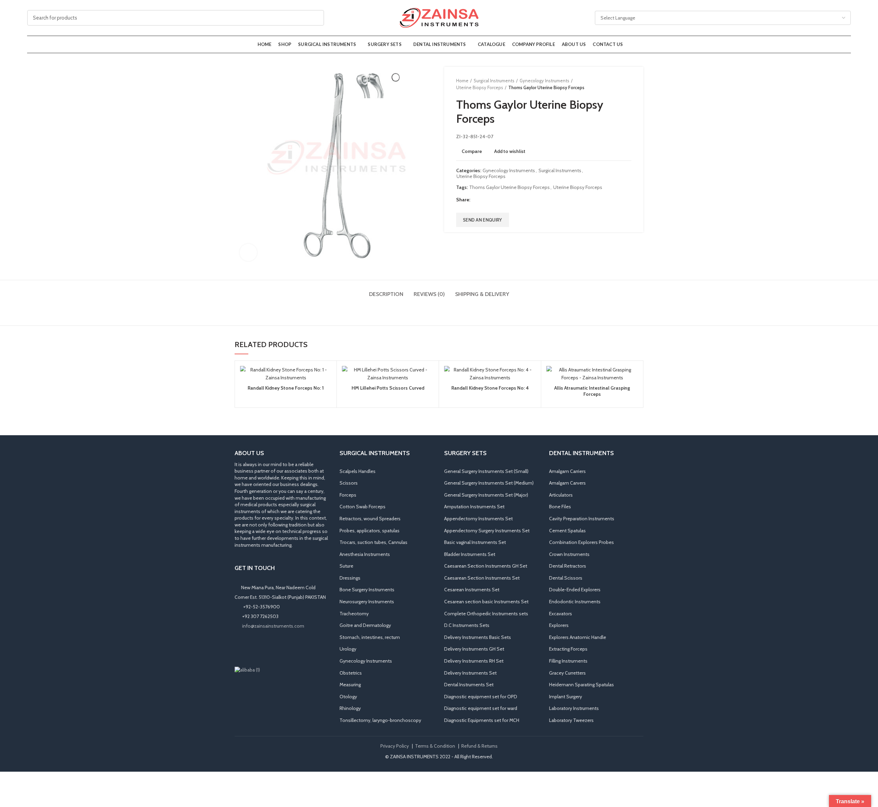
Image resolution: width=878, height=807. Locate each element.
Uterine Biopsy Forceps (479, 87)
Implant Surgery (565, 696)
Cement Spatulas (567, 530)
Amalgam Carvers (567, 483)
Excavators (560, 613)
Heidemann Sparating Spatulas (581, 684)
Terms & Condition (435, 746)
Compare (472, 151)
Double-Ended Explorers (575, 589)
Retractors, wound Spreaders (370, 518)
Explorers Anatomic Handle (577, 637)
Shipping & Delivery (482, 294)
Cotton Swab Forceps (362, 506)
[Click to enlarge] (248, 252)
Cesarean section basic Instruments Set (486, 601)
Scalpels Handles (358, 471)
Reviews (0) (429, 294)
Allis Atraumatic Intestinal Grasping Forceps (592, 391)
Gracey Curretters (567, 673)
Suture (346, 566)
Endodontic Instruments (575, 601)
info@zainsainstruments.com (273, 626)
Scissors (349, 483)
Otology (348, 696)
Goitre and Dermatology (365, 625)
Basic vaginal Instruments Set (475, 542)
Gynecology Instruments (544, 80)
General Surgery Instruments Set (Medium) (489, 483)
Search (314, 18)
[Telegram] (510, 199)
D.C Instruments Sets (466, 625)
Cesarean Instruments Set (471, 589)
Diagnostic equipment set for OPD (480, 696)
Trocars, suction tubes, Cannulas (373, 542)
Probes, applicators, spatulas (370, 530)
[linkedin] (502, 199)
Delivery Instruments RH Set (473, 661)
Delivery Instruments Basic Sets (477, 637)
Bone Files (560, 506)
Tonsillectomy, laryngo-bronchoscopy (380, 720)
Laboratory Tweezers (571, 720)
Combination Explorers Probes (581, 542)
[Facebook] (476, 199)
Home (462, 80)
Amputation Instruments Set (474, 506)
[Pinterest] (493, 199)
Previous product (614, 84)
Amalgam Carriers (567, 471)
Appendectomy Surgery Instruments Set (487, 530)
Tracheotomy (354, 613)
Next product (628, 84)
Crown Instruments (569, 554)
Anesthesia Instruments (365, 554)
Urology (348, 649)
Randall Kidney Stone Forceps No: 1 (286, 388)
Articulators (561, 495)
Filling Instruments (568, 661)
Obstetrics (351, 673)
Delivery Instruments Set (470, 673)
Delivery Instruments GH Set (474, 649)
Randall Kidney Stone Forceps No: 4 (490, 388)
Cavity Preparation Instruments (581, 518)
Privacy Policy (394, 746)
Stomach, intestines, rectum (370, 637)
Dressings (350, 578)
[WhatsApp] (268, 648)
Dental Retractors (567, 566)
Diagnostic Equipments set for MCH (481, 720)
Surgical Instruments (494, 80)
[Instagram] (249, 648)
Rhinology (350, 708)
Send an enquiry (482, 220)
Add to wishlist (509, 151)
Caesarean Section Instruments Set (482, 578)
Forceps (348, 495)
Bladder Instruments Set (469, 554)
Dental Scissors (565, 578)
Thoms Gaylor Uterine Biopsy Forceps (509, 187)
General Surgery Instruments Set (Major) (486, 495)
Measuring (350, 684)
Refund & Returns (479, 746)
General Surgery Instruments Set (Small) (486, 471)
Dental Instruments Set (469, 684)
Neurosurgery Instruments (367, 601)
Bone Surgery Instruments (367, 589)
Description (386, 294)
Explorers (559, 625)
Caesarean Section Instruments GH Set (485, 566)
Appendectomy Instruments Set (478, 518)
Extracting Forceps (568, 649)
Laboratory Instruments (574, 708)
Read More (326, 392)
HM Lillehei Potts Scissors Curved (388, 388)
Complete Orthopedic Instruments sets (486, 613)
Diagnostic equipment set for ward (480, 708)
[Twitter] (484, 199)
